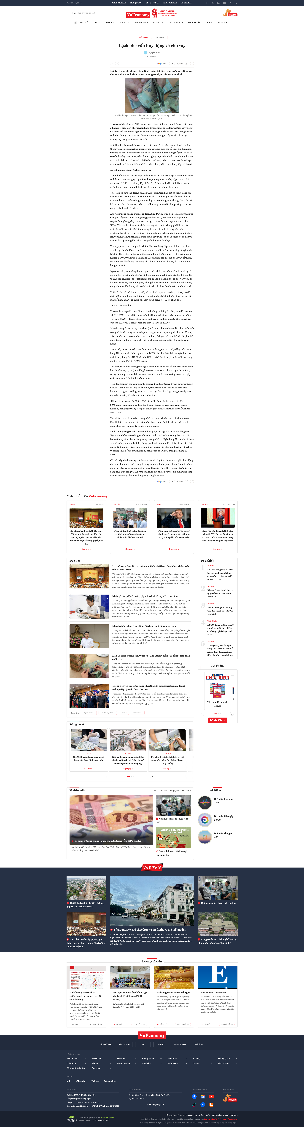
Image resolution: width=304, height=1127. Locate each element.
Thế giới (209, 23)
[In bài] (112, 63)
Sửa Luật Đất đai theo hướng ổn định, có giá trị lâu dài (149, 929)
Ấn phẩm (218, 665)
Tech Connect (170, 3)
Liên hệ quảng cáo (155, 1105)
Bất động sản (194, 23)
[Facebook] (207, 3)
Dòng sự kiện (152, 961)
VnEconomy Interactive (213, 992)
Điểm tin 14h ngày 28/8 (224, 801)
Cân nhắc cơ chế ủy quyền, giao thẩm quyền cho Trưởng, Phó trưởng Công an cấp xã (86, 943)
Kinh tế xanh (141, 23)
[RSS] (211, 1104)
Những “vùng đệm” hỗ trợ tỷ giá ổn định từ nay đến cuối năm (145, 596)
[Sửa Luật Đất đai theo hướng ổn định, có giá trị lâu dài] (152, 901)
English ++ (186, 3)
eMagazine (186, 791)
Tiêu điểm (84, 23)
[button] (128, 776)
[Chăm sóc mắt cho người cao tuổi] (218, 888)
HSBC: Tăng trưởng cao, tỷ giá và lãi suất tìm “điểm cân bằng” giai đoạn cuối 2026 (151, 658)
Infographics (174, 791)
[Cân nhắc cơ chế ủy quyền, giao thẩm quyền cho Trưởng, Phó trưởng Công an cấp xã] (86, 924)
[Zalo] (218, 3)
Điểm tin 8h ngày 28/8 (223, 835)
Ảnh (68, 1081)
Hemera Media (107, 1118)
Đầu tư (97, 23)
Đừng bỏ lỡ (77, 724)
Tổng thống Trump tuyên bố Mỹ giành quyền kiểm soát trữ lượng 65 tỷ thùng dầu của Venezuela (174, 534)
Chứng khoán (119, 3)
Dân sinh (222, 23)
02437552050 (138, 1099)
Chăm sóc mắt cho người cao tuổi (173, 821)
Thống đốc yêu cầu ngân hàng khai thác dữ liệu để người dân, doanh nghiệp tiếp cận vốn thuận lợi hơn (148, 688)
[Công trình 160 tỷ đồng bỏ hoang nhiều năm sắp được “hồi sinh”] (218, 924)
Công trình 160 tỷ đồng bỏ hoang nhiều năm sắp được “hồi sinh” (217, 941)
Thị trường (158, 23)
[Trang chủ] (75, 22)
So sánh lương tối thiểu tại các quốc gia (171, 853)
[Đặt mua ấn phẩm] (230, 12)
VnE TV (156, 3)
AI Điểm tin (217, 790)
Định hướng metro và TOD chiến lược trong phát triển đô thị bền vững (85, 996)
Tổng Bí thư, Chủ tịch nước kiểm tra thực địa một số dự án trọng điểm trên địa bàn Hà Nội (130, 534)
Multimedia (77, 790)
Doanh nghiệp (176, 23)
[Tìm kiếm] (74, 13)
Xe (147, 3)
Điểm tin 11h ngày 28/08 (223, 818)
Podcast (164, 791)
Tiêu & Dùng (136, 3)
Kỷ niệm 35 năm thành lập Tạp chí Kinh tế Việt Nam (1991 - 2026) (130, 996)
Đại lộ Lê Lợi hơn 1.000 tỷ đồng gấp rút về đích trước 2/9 (85, 905)
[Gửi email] (182, 63)
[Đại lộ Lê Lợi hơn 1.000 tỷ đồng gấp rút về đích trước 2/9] (86, 888)
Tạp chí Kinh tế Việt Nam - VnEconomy (221, 1119)
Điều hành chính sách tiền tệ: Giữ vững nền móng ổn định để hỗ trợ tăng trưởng (167, 760)
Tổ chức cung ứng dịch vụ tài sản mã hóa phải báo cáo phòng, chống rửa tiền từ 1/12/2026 (150, 568)
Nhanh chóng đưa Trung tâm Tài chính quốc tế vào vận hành (144, 626)
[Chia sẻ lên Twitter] (178, 63)
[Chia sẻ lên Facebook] (173, 63)
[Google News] (236, 3)
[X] (213, 3)
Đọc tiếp (75, 560)
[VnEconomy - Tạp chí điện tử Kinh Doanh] (152, 1035)
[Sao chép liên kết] (187, 63)
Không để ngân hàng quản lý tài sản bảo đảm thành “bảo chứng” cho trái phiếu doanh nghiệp (128, 760)
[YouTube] (224, 3)
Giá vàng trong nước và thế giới (173, 992)
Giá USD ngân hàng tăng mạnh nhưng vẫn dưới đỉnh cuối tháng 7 (89, 760)
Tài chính (110, 23)
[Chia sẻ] (192, 63)
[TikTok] (230, 3)
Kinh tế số (125, 23)
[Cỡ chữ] (117, 63)
